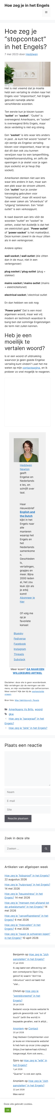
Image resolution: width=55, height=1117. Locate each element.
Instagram (20, 649)
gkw (11, 714)
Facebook (20, 643)
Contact (33, 1028)
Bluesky (18, 633)
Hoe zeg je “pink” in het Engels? (28, 728)
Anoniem (18, 1028)
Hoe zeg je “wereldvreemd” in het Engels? (26, 996)
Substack (19, 659)
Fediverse (20, 638)
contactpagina (31, 367)
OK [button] (7, 1110)
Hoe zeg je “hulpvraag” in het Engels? (27, 884)
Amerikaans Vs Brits (21, 709)
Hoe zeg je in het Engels (27, 5)
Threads (19, 654)
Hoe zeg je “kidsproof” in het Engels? (27, 875)
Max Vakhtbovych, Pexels (27, 700)
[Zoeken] (46, 848)
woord (39, 709)
